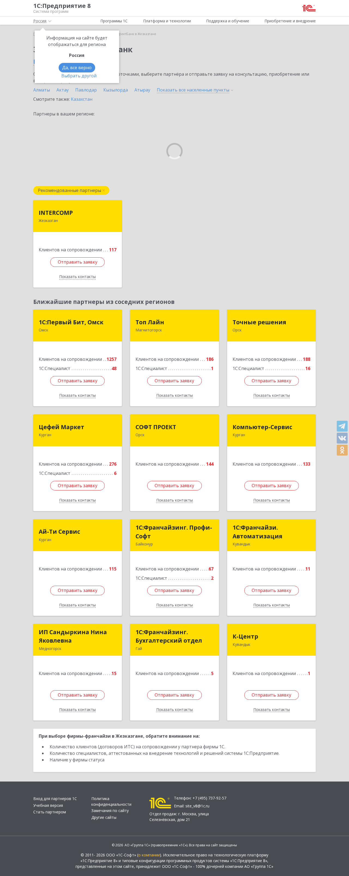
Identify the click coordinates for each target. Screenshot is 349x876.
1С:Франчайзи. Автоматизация (257, 532)
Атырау (142, 90)
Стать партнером (49, 811)
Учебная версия (48, 805)
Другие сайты (103, 817)
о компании (149, 854)
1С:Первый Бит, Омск (71, 322)
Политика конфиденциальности (111, 801)
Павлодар (86, 90)
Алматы (41, 90)
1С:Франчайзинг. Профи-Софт (174, 532)
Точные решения (259, 322)
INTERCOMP (56, 212)
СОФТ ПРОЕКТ (156, 427)
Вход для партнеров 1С (55, 798)
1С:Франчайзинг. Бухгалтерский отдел (169, 636)
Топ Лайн (150, 322)
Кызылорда (115, 90)
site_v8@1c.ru (197, 805)
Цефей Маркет (61, 427)
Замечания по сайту (110, 810)
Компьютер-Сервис (262, 427)
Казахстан (81, 99)
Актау (62, 90)
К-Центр (245, 636)
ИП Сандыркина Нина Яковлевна (73, 636)
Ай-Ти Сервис (59, 531)
